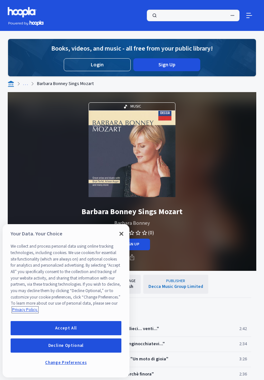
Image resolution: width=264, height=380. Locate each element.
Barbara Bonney (132, 223)
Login (97, 64)
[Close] (121, 234)
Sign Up (166, 64)
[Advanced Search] (232, 15)
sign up (131, 244)
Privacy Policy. (25, 310)
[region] (66, 300)
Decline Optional (66, 345)
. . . (25, 84)
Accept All (66, 328)
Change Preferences (66, 363)
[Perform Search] (193, 15)
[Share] (132, 257)
